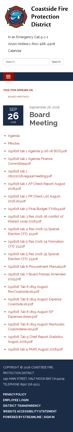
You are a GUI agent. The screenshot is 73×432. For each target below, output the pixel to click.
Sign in (49, 417)
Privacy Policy (14, 394)
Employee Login (16, 400)
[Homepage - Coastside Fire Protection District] (36, 17)
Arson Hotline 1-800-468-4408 (31, 44)
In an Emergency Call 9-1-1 (28, 37)
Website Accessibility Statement (30, 411)
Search (56, 61)
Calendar (14, 51)
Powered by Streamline (22, 417)
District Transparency (22, 405)
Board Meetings (18, 96)
